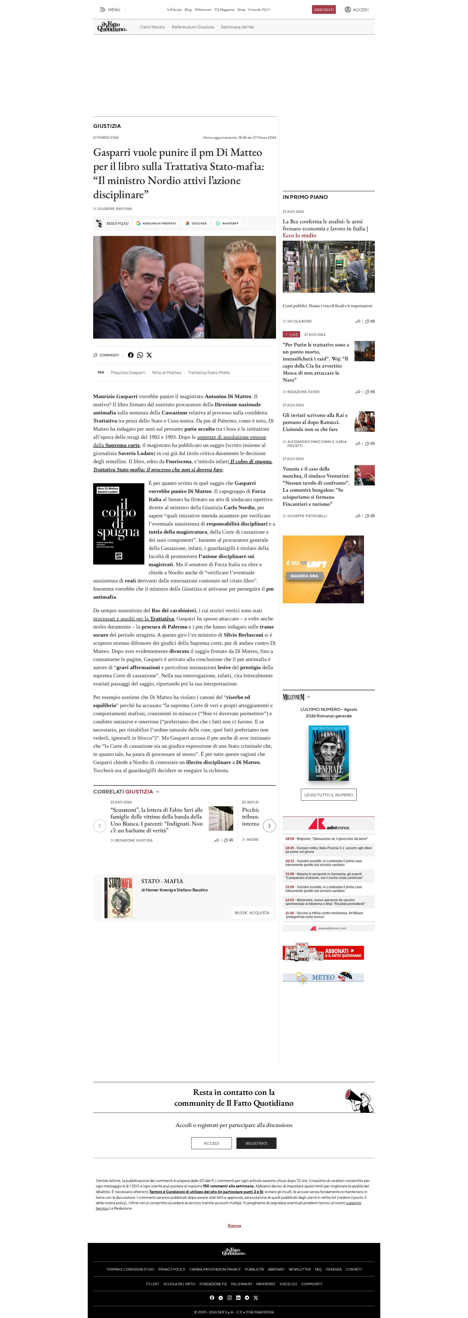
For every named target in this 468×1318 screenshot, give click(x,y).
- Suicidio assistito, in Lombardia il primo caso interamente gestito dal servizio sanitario (323, 863)
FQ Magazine (224, 9)
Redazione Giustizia (131, 840)
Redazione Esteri (301, 392)
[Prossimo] (269, 825)
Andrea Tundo (258, 839)
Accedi (211, 1143)
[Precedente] (99, 825)
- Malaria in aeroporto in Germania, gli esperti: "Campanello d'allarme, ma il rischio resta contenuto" (324, 876)
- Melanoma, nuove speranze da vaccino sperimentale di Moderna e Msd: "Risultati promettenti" (325, 902)
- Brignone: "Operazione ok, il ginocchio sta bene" (326, 839)
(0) (372, 321)
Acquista (252, 912)
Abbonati (324, 9)
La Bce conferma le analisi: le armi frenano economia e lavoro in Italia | (325, 228)
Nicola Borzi (297, 321)
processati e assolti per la (133, 618)
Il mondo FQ (257, 9)
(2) (231, 840)
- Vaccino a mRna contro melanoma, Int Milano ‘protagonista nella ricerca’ (324, 915)
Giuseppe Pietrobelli (305, 516)
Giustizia (107, 126)
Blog (188, 9)
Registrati (257, 1143)
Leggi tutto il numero (328, 794)
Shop (241, 9)
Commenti (109, 355)
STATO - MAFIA (162, 881)
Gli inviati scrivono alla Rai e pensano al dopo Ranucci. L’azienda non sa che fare (315, 422)
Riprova (234, 1225)
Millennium (203, 9)
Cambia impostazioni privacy (215, 1269)
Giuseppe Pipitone (112, 209)
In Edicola (174, 9)
